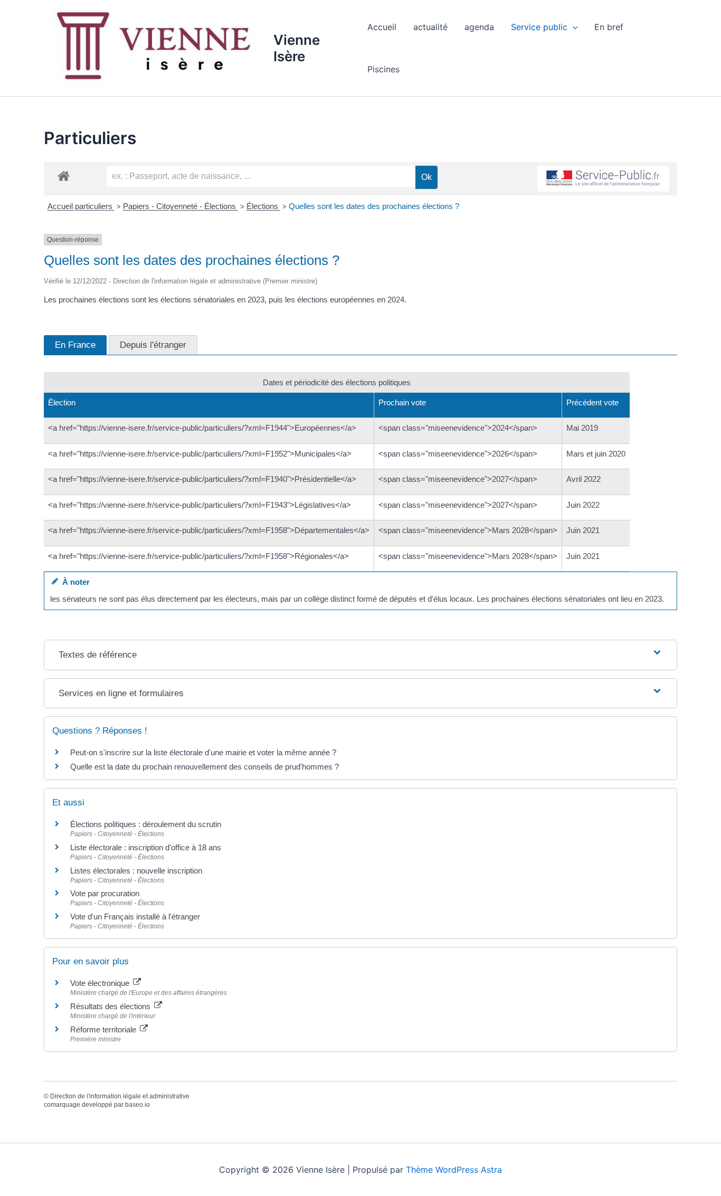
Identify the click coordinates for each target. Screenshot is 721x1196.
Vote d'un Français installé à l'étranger (135, 916)
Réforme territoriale (104, 1029)
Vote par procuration (104, 893)
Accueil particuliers (81, 206)
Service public (539, 27)
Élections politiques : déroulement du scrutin (145, 824)
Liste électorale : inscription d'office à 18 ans (145, 847)
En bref (608, 27)
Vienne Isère (296, 48)
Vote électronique (100, 983)
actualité (430, 27)
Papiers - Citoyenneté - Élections (180, 206)
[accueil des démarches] (63, 175)
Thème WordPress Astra (454, 1169)
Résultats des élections (111, 1006)
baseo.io (137, 1104)
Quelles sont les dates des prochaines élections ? (374, 206)
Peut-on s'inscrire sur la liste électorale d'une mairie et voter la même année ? (203, 752)
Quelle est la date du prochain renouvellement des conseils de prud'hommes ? (204, 766)
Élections (263, 206)
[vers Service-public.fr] (603, 179)
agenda (479, 27)
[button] (572, 27)
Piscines (383, 69)
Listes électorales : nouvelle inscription (136, 870)
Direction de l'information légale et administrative (119, 1096)
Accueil (381, 27)
